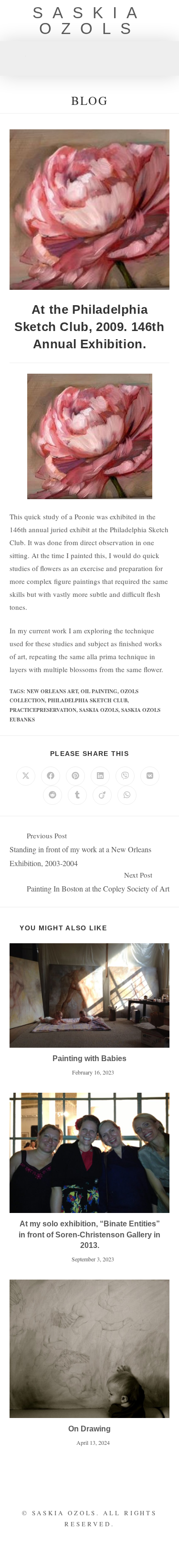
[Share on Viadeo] (102, 795)
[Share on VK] (149, 776)
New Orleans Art (52, 691)
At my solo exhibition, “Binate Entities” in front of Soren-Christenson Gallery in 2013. (89, 1234)
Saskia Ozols (89, 20)
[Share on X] (25, 776)
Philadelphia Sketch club (87, 700)
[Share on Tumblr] (77, 795)
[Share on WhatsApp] (127, 795)
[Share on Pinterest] (75, 776)
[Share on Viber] (125, 776)
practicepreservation (43, 710)
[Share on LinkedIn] (100, 776)
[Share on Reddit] (52, 795)
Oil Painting (99, 691)
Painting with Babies (89, 1058)
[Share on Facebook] (50, 776)
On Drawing (89, 1429)
